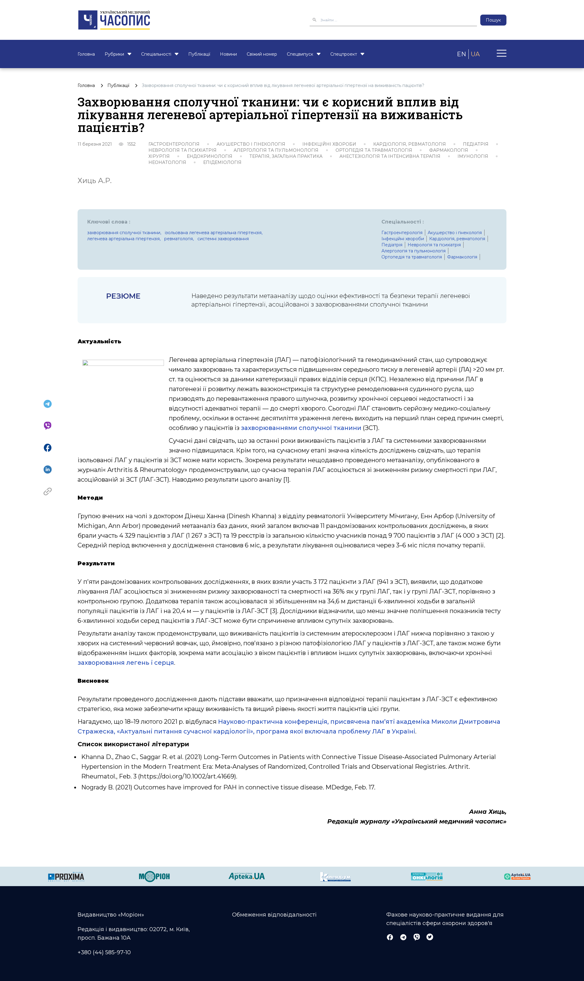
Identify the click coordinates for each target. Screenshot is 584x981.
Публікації (199, 54)
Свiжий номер (262, 54)
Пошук (493, 20)
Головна (86, 54)
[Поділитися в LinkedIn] (47, 469)
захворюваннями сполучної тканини (301, 428)
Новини (228, 54)
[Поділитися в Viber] (47, 425)
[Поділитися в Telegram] (47, 404)
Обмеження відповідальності (274, 914)
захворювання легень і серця (126, 662)
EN (461, 54)
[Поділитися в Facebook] (47, 447)
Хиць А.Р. (95, 180)
